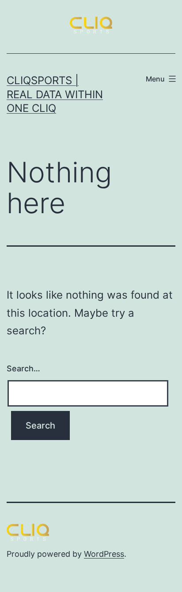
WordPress (104, 554)
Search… (23, 368)
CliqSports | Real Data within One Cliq (55, 94)
